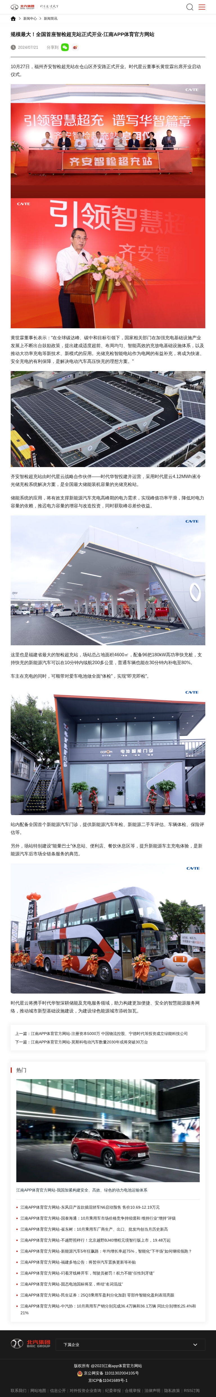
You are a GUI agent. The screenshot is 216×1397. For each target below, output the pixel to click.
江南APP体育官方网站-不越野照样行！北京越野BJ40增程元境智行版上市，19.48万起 (96, 1240)
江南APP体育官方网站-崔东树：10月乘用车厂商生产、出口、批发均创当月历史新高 (94, 1229)
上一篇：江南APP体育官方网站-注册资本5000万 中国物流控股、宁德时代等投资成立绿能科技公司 (101, 1033)
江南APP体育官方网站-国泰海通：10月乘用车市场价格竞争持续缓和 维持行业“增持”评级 (98, 1218)
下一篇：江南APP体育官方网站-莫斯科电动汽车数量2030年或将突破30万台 (81, 1042)
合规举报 (133, 1390)
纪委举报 (113, 1390)
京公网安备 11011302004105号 (111, 1373)
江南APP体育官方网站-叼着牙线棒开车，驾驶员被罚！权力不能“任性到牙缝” (87, 1273)
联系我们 (18, 1390)
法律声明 (152, 1390)
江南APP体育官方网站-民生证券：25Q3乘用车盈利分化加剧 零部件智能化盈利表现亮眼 (97, 1295)
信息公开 (58, 1390)
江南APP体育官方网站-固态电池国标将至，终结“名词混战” (72, 1284)
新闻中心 (30, 19)
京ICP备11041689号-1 (108, 1380)
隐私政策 (172, 1390)
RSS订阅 (192, 1390)
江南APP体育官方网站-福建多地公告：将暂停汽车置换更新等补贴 (78, 1262)
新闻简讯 (50, 19)
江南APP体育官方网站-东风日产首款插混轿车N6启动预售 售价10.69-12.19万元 (90, 1207)
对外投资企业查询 (85, 1390)
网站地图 (38, 1390)
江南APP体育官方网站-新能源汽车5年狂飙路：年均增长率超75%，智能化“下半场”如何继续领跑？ (106, 1251)
